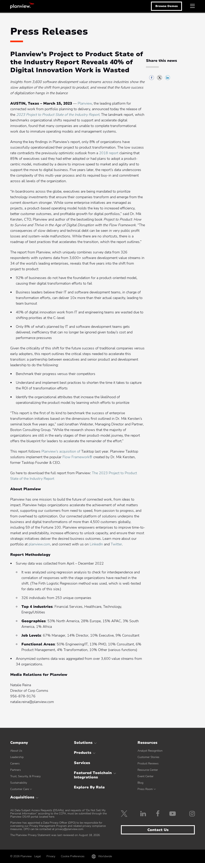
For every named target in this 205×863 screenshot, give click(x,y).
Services (82, 762)
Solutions (83, 742)
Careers (15, 763)
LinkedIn (96, 544)
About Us (16, 751)
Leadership (17, 757)
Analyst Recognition (150, 751)
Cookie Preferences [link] (72, 856)
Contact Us (158, 829)
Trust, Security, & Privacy (25, 776)
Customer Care (19, 789)
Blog (140, 783)
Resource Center (148, 770)
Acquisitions (22, 797)
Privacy (50, 856)
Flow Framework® (77, 457)
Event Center (146, 776)
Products (82, 752)
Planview (22, 5)
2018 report (108, 153)
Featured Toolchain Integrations (93, 775)
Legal (37, 856)
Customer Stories (148, 757)
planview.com (39, 544)
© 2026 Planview (21, 856)
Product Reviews (148, 763)
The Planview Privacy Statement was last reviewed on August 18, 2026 (55, 835)
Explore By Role (89, 787)
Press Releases (49, 31)
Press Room (145, 789)
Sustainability (18, 783)
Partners (15, 770)
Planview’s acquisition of (61, 451)
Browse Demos (166, 6)
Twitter (116, 544)
